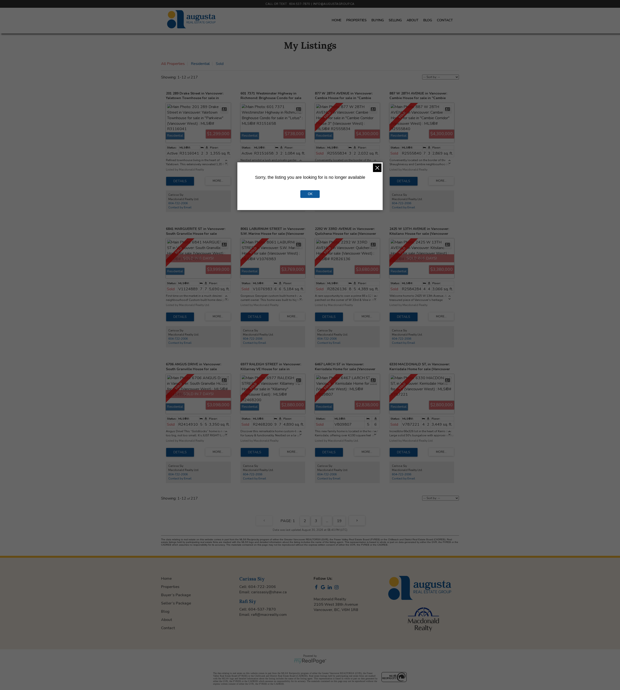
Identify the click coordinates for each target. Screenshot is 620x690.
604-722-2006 (178, 203)
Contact (445, 20)
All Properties (173, 63)
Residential (200, 63)
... (327, 521)
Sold (220, 63)
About (412, 20)
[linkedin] (330, 587)
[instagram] (337, 587)
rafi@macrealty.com (269, 614)
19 (339, 521)
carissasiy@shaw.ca (269, 592)
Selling (395, 20)
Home (336, 20)
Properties (356, 20)
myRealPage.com (310, 661)
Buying (378, 20)
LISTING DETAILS (180, 181)
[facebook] (317, 587)
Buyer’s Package (176, 595)
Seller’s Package (176, 603)
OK (310, 194)
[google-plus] (323, 587)
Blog (427, 20)
